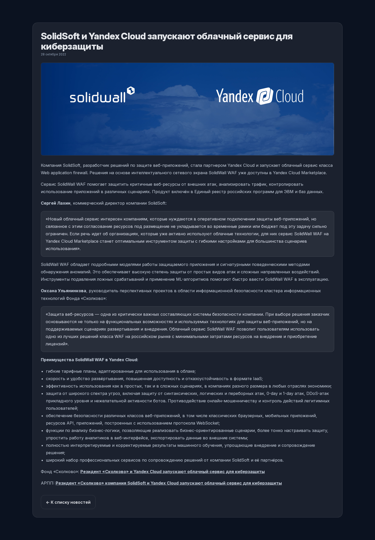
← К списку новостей (68, 502)
